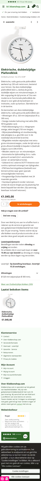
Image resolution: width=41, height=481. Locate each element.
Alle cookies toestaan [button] (20, 476)
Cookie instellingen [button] (20, 471)
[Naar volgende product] (37, 22)
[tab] (20, 273)
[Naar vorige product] (31, 22)
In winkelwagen (24, 204)
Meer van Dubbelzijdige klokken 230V (17, 284)
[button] (3, 6)
